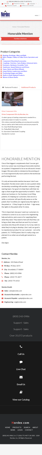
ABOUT (35, 427)
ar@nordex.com (25, 294)
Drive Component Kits (9, 111)
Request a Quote (12, 5)
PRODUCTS (16, 427)
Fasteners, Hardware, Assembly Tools (15, 65)
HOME (7, 427)
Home (14, 27)
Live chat (6, 3)
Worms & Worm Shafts (10, 77)
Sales (26, 322)
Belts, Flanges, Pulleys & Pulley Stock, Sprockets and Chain (19, 58)
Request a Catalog (19, 3)
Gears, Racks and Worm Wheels (13, 69)
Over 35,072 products (21, 335)
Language (32, 3)
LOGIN (20, 430)
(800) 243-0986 (13, 1)
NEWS (12, 430)
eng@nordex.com (20, 302)
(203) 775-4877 (24, 1)
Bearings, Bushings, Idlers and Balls (14, 55)
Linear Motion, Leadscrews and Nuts (15, 71)
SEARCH (27, 427)
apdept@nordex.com (25, 298)
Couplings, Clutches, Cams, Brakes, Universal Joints (20, 63)
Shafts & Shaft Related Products (14, 75)
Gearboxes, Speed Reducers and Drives (16, 67)
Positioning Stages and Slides (13, 73)
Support (17, 322)
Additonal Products (28, 87)
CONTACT (29, 430)
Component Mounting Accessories (14, 61)
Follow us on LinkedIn (28, 5)
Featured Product (11, 87)
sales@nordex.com (15, 291)
